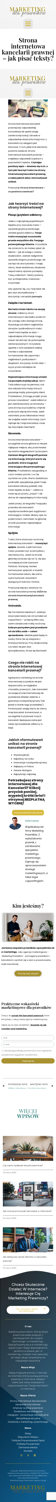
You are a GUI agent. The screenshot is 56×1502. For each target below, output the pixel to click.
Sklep (28, 1433)
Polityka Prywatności (28, 1444)
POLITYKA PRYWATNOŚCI (28, 1478)
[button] (28, 24)
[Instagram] (21, 1455)
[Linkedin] (35, 1455)
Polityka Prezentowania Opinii (28, 1440)
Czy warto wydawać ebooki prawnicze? (23, 1165)
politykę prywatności (25, 1050)
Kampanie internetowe (28, 1404)
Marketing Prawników (36, 1471)
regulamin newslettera (25, 1054)
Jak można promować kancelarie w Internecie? (27, 1211)
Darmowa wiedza (28, 1447)
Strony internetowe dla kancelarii (28, 1401)
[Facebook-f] (28, 1455)
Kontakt (28, 1451)
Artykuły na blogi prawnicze (28, 1408)
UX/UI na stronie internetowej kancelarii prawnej (27, 595)
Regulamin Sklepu (28, 1437)
